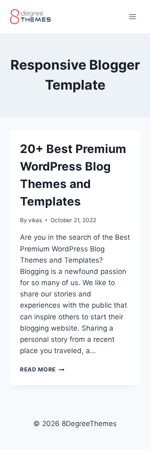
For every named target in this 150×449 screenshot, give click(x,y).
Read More (42, 369)
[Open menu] (132, 16)
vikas (35, 220)
